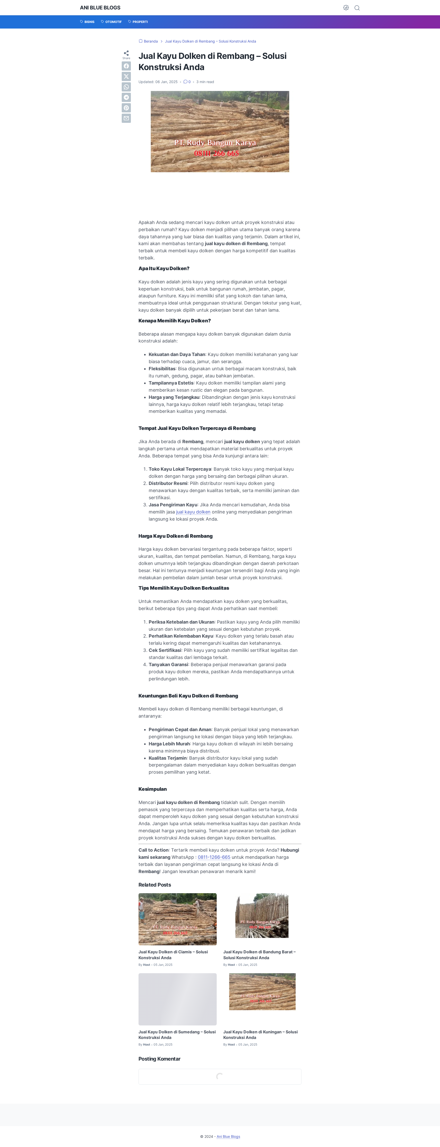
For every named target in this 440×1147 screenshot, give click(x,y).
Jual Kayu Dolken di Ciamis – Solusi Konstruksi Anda (173, 954)
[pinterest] (126, 107)
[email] (126, 118)
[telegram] (126, 97)
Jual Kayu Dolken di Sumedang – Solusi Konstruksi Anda (177, 1034)
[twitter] (126, 76)
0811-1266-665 (214, 857)
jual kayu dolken (193, 512)
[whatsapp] (126, 86)
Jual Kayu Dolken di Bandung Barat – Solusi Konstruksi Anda (259, 954)
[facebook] (126, 66)
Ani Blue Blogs (100, 8)
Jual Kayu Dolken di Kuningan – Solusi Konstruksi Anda (260, 1034)
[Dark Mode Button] (346, 8)
